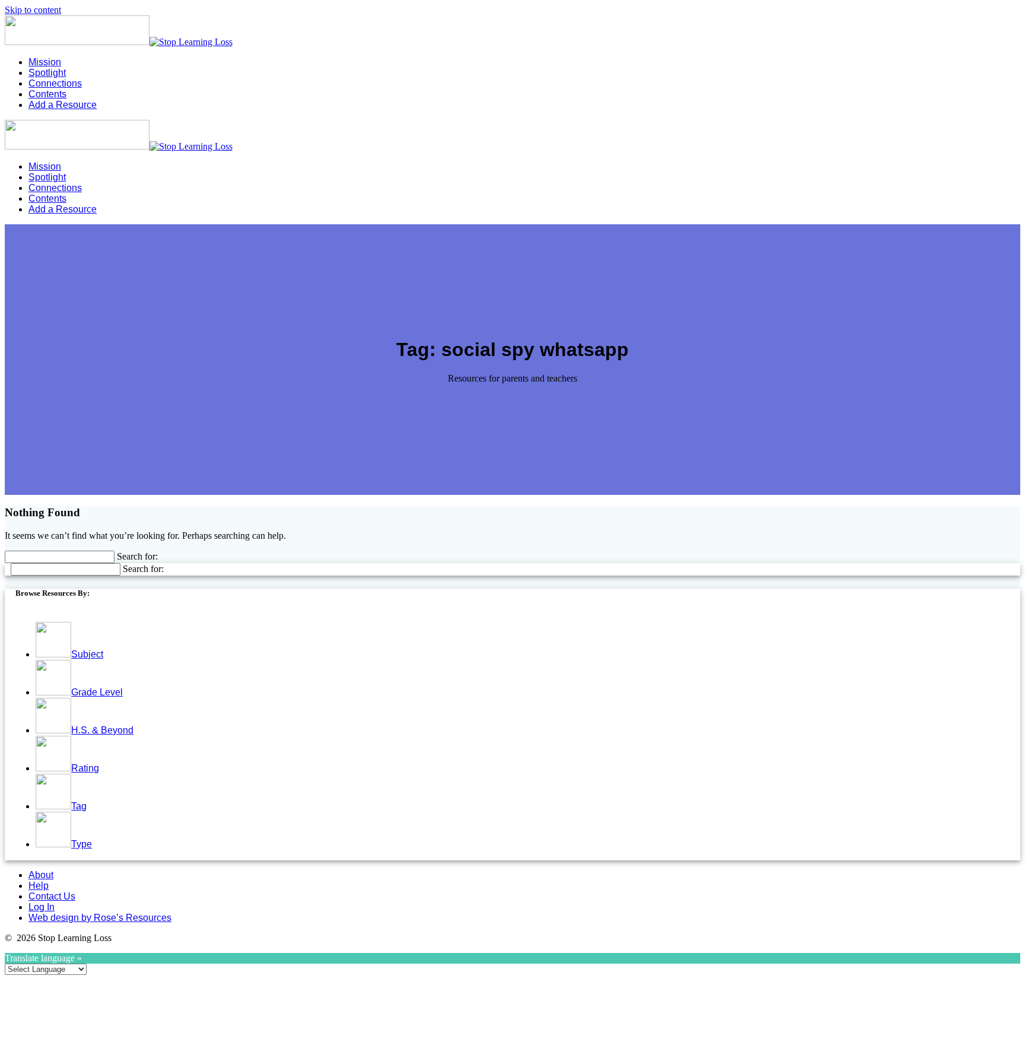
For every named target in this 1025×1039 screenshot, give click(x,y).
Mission (44, 62)
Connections (55, 83)
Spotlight (47, 73)
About (40, 875)
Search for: (137, 556)
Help (38, 886)
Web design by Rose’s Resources (99, 918)
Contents (47, 94)
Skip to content (33, 10)
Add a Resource (62, 105)
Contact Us (51, 896)
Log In (41, 907)
